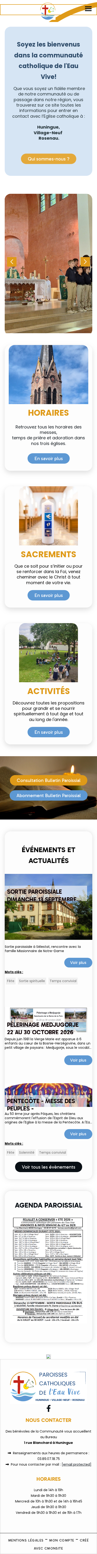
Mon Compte (61, 1540)
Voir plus (78, 962)
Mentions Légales (26, 1540)
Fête (10, 981)
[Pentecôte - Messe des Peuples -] (48, 1094)
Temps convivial (63, 981)
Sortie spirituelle (32, 981)
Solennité (26, 1152)
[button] (85, 262)
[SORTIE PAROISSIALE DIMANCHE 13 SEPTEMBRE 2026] (48, 906)
